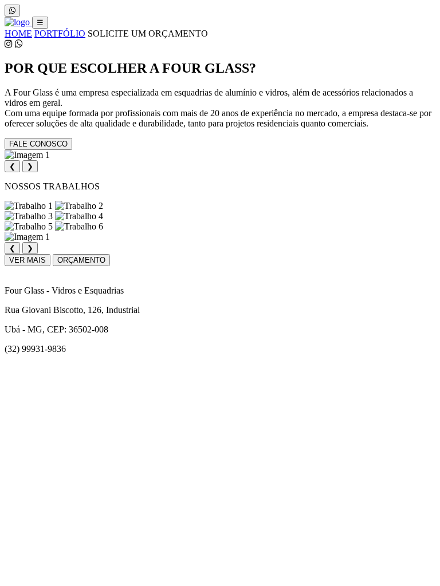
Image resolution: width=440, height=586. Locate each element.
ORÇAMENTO (81, 260)
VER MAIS (27, 260)
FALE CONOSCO (38, 144)
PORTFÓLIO (59, 33)
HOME (18, 33)
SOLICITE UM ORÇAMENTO (148, 33)
